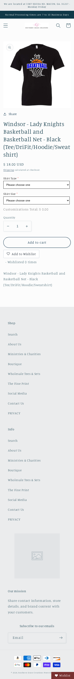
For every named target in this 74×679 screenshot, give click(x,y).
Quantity (9, 217)
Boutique (15, 364)
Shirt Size (9, 193)
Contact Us (16, 403)
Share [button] (13, 114)
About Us (15, 344)
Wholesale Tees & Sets (24, 374)
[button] (6, 26)
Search (13, 334)
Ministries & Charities (24, 354)
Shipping (8, 170)
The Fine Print (18, 383)
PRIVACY (14, 413)
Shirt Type (10, 178)
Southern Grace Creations (30, 673)
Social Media (17, 393)
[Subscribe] (61, 638)
